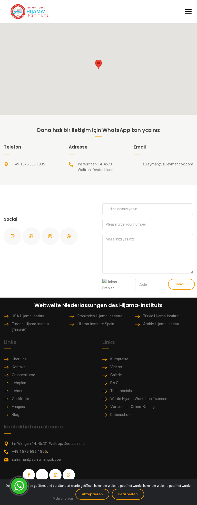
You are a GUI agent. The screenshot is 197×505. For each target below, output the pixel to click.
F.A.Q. (114, 383)
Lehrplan (19, 383)
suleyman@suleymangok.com (168, 164)
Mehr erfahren (63, 498)
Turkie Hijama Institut (161, 316)
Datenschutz (121, 414)
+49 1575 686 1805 (29, 164)
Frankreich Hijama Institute (99, 316)
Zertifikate (20, 398)
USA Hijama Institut (28, 316)
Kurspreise (119, 359)
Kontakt (18, 367)
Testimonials (121, 390)
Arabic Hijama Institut (161, 324)
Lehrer (17, 390)
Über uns (19, 359)
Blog (15, 414)
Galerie (116, 375)
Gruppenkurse (23, 375)
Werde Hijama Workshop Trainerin (138, 398)
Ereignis (18, 406)
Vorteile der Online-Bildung (132, 406)
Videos (116, 367)
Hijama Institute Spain (95, 324)
